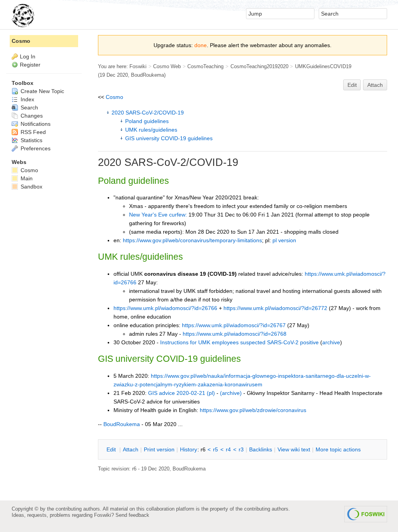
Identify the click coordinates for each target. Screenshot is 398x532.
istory (188, 449)
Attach (375, 85)
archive (331, 342)
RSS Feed (32, 132)
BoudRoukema (147, 75)
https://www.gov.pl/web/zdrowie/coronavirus (253, 410)
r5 (215, 449)
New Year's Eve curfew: (158, 214)
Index (26, 99)
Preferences (35, 148)
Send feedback (132, 515)
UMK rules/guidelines (151, 130)
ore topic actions (338, 449)
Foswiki (138, 66)
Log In (27, 56)
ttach (130, 449)
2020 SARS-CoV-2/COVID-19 (148, 112)
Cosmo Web (167, 66)
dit (111, 449)
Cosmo (114, 97)
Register (30, 65)
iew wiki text (294, 449)
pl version (284, 240)
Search (28, 107)
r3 (241, 449)
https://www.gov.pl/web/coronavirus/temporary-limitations (192, 240)
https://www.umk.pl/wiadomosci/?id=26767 (234, 325)
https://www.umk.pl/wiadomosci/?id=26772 (275, 308)
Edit (352, 85)
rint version (159, 449)
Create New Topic (41, 91)
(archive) (231, 393)
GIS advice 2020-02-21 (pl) (181, 393)
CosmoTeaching (205, 66)
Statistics (30, 140)
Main (26, 178)
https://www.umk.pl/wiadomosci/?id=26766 (165, 308)
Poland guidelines (147, 121)
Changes (31, 116)
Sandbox (30, 186)
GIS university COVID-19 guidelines (169, 138)
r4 (228, 449)
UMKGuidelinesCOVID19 (323, 66)
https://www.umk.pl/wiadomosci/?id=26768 (234, 334)
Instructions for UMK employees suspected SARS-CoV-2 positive (239, 342)
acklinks (260, 449)
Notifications (35, 124)
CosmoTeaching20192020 (259, 66)
